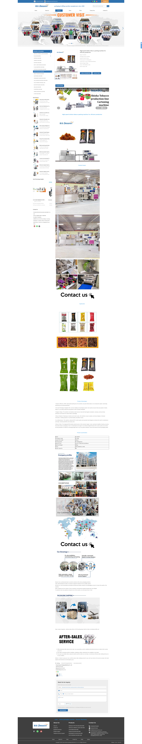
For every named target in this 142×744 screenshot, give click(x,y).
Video (67, 739)
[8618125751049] (58, 671)
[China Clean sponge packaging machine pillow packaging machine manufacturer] (36, 127)
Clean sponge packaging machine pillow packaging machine (45, 125)
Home (36, 10)
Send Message (63, 710)
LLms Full (119, 742)
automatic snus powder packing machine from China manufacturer (45, 112)
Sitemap (112, 742)
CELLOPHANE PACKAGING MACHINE (40, 80)
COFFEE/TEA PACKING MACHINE (40, 69)
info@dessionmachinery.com (52, 1)
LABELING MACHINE (37, 60)
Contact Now (97, 73)
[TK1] (92, 1)
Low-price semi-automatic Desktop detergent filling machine (45, 158)
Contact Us (105, 10)
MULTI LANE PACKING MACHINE (40, 64)
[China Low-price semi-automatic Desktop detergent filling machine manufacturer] (36, 160)
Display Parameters (85, 73)
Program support (57, 731)
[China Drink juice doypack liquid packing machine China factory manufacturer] (36, 167)
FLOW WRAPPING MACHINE (39, 67)
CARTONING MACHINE (73, 729)
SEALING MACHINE (37, 87)
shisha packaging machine (67, 719)
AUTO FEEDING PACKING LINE (39, 82)
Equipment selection (58, 729)
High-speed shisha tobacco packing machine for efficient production (73, 687)
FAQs (80, 10)
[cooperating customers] (71, 28)
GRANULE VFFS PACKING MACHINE (76, 725)
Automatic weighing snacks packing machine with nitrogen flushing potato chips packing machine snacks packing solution (45, 171)
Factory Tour (92, 10)
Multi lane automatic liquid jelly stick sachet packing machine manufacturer (45, 151)
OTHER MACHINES (37, 93)
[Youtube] (97, 1)
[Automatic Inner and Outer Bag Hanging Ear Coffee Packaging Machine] (42, 189)
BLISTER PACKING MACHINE (39, 84)
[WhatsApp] (94, 1)
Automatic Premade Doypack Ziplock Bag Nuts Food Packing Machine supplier (45, 132)
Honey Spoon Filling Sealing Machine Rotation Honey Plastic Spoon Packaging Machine (45, 99)
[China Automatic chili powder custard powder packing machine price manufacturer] (36, 121)
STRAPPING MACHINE (38, 89)
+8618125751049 (39, 1)
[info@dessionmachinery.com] (56, 671)
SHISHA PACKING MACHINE (80, 45)
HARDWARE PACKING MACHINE (40, 78)
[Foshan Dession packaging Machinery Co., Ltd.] (41, 725)
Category (73, 45)
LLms (116, 742)
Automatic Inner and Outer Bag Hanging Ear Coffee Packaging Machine (42, 199)
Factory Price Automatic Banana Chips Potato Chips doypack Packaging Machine (45, 138)
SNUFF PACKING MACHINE (39, 73)
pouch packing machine (77, 663)
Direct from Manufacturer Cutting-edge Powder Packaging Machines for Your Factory (45, 106)
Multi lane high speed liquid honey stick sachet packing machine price (45, 145)
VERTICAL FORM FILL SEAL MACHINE (41, 53)
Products (59, 10)
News (70, 10)
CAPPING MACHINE (37, 58)
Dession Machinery (81, 719)
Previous (33, 192)
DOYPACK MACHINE (37, 62)
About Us (47, 10)
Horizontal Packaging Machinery (66, 663)
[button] (69, 43)
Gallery (88, 739)
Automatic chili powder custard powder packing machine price (45, 119)
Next (52, 192)
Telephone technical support (59, 733)
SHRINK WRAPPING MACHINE (39, 91)
